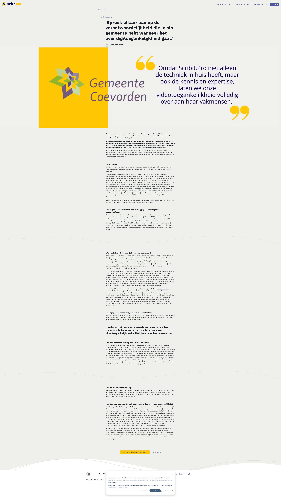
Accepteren (155, 490)
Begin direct (157, 452)
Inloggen (275, 4)
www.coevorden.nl (140, 191)
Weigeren (167, 490)
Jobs (183, 474)
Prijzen (246, 4)
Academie (239, 4)
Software (220, 4)
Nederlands (257, 4)
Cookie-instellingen (143, 490)
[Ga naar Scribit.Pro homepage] (11, 4)
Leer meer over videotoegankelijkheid (134, 452)
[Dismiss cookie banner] (172, 474)
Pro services (229, 4)
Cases (192, 474)
